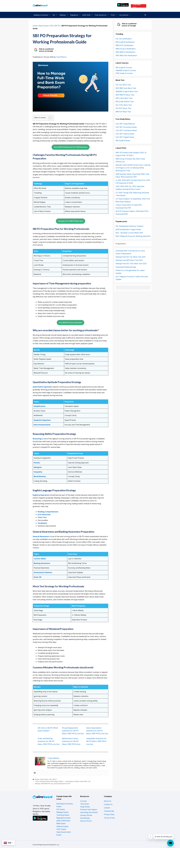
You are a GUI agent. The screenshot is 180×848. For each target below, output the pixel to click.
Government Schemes (43, 572)
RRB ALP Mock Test (123, 111)
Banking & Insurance (41, 15)
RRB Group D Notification (126, 49)
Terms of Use (109, 818)
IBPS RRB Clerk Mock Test (126, 88)
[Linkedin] (35, 773)
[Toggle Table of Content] (49, 118)
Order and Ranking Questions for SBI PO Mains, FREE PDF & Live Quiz (49, 741)
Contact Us (108, 804)
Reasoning (37, 439)
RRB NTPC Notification (124, 45)
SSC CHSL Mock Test (124, 105)
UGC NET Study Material (125, 124)
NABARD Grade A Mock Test (127, 91)
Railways (63, 15)
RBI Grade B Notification (125, 42)
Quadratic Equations (42, 420)
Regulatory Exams (63, 818)
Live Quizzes (123, 15)
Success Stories (86, 815)
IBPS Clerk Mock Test (124, 98)
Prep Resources (100, 15)
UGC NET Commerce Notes (126, 130)
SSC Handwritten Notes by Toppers (129, 226)
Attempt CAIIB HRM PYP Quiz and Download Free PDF (52, 784)
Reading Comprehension (48, 512)
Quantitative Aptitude (42, 387)
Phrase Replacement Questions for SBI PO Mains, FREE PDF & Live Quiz (73, 731)
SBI (51, 26)
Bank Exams (44, 26)
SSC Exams (60, 809)
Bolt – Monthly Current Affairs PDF (129, 233)
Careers (107, 808)
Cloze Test (42, 517)
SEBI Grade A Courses (124, 73)
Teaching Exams (62, 815)
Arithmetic (38, 415)
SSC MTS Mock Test (123, 108)
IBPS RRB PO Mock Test (125, 95)
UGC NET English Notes (125, 137)
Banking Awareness (42, 563)
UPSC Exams (61, 829)
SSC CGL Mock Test (123, 85)
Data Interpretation (42, 425)
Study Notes (85, 807)
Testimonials (109, 811)
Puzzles (37, 463)
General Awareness (41, 536)
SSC (54, 15)
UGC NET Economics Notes (126, 127)
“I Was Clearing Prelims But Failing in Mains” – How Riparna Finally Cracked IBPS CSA (63, 781)
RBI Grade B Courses (124, 67)
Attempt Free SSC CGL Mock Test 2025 (131, 257)
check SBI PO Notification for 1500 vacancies (70, 147)
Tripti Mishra (61, 57)
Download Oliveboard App (126, 267)
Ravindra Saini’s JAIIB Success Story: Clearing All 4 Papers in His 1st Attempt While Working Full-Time (133, 168)
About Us (107, 801)
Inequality (38, 472)
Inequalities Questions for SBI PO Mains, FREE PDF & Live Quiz (96, 741)
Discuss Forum (86, 821)
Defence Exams (62, 826)
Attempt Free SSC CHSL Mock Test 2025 (131, 263)
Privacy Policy (109, 814)
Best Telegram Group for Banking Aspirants (133, 236)
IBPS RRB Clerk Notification (126, 55)
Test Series (84, 804)
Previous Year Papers (88, 809)
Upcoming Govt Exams (89, 812)
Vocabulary (42, 523)
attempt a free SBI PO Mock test (70, 221)
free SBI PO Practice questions (70, 322)
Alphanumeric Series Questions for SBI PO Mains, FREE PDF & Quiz (71, 741)
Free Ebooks (85, 818)
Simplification (39, 406)
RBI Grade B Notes (123, 140)
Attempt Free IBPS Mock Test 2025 (129, 260)
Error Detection (44, 514)
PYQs (113, 15)
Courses (83, 801)
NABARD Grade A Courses (126, 70)
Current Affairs (40, 559)
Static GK (37, 577)
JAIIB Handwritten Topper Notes (128, 229)
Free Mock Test (137, 6)
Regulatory (74, 15)
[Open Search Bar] (145, 15)
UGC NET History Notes (125, 134)
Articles (37, 779)
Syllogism (38, 467)
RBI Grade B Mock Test (125, 101)
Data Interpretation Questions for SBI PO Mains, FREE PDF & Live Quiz (97, 731)
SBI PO (57, 26)
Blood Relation (40, 476)
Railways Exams (62, 812)
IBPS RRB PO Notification (125, 52)
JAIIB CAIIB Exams (63, 821)
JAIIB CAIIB (86, 15)
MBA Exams (61, 823)
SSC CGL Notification (124, 39)
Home (35, 26)
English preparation (41, 495)
